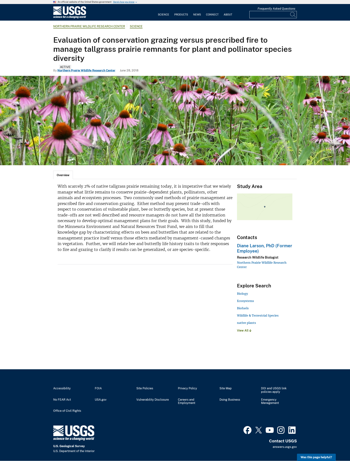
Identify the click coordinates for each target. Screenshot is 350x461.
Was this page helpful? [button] (316, 457)
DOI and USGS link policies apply (274, 390)
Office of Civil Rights (67, 410)
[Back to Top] (337, 448)
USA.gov (100, 399)
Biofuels (243, 308)
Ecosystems (245, 301)
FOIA (98, 388)
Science (163, 14)
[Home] (69, 17)
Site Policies (144, 388)
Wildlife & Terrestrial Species (258, 315)
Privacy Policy (187, 388)
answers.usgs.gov (285, 447)
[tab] (63, 175)
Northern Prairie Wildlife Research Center (89, 26)
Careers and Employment (186, 401)
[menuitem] (163, 12)
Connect (212, 14)
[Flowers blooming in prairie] (175, 120)
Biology (242, 293)
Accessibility (62, 388)
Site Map (225, 388)
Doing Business (229, 399)
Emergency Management (270, 401)
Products (181, 14)
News (197, 14)
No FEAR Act (62, 399)
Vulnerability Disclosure (152, 399)
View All (243, 330)
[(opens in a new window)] (247, 429)
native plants (246, 323)
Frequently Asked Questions (276, 8)
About (228, 14)
